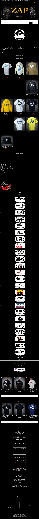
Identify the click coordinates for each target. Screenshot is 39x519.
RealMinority (20, 202)
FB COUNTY (20, 295)
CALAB (4, 49)
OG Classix (20, 255)
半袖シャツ (3, 161)
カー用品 (2, 182)
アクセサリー (3, 181)
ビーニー (2, 174)
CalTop (20, 302)
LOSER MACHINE (20, 242)
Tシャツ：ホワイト (4, 163)
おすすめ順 (17, 55)
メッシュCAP (3, 172)
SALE (2, 190)
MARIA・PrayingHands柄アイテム (6, 184)
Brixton (20, 328)
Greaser (20, 222)
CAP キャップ (3, 173)
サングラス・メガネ (4, 180)
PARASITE (20, 215)
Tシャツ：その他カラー (5, 164)
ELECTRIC (20, 235)
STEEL (20, 315)
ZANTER (20, 282)
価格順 (20, 55)
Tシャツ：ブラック (4, 162)
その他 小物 (3, 183)
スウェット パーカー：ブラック (6, 166)
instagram (17, 437)
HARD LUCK (20, 288)
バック (2, 175)
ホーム (2, 49)
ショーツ (2, 170)
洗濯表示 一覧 (19, 365)
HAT (2, 171)
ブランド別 (19, 361)
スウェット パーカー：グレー (6, 167)
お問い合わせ (9, 507)
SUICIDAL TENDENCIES (20, 335)
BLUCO (20, 262)
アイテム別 (19, 359)
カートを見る (29, 505)
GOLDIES (20, 308)
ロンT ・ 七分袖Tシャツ (5, 165)
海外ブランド (20, 348)
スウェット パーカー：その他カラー (7, 168)
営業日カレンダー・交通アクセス (19, 363)
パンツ (2, 169)
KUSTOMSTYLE (20, 209)
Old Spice (20, 275)
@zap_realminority (20, 371)
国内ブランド (20, 355)
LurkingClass (20, 229)
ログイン (10, 505)
